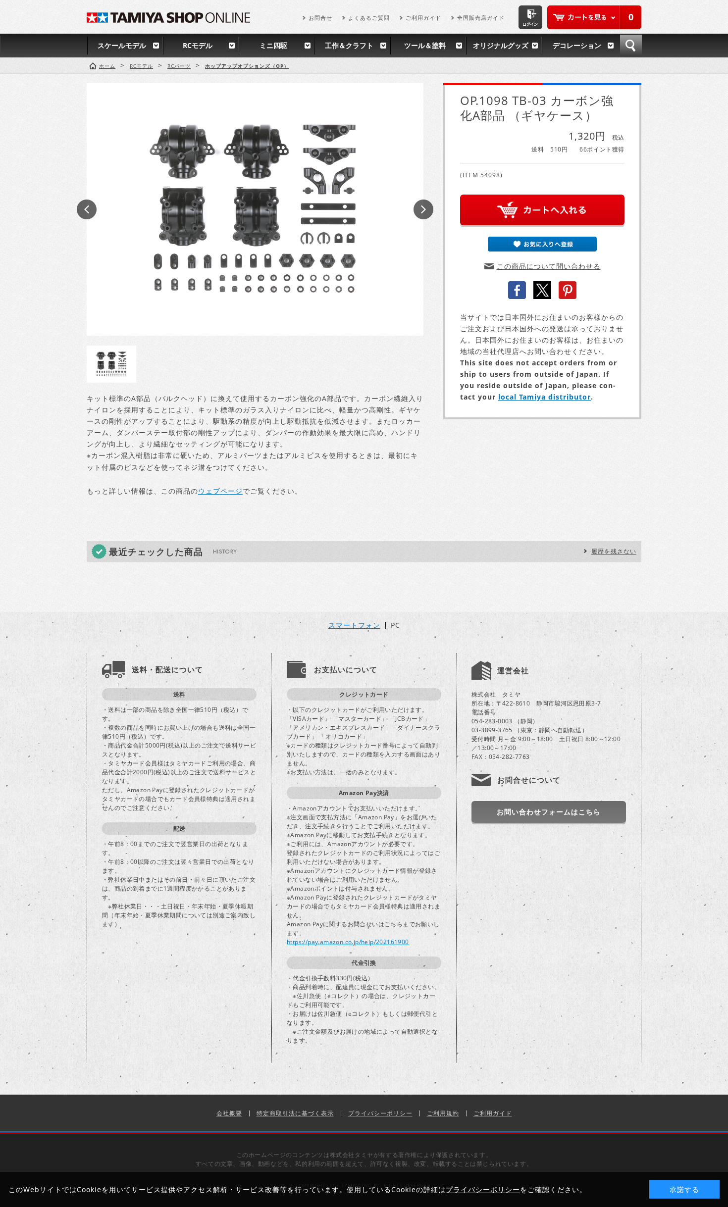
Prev (87, 209)
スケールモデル (122, 45)
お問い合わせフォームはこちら (549, 811)
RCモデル (197, 45)
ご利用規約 (443, 1113)
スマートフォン (354, 625)
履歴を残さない (613, 551)
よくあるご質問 (369, 17)
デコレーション (577, 45)
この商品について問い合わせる (549, 266)
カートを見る (594, 17)
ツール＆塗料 (425, 45)
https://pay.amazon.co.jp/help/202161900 (348, 942)
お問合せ (320, 17)
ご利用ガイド (423, 17)
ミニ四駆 (273, 45)
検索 (631, 45)
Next (423, 209)
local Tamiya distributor (544, 397)
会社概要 (229, 1113)
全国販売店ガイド (481, 17)
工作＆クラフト (349, 45)
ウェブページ (220, 491)
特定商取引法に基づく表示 (295, 1113)
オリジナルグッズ (500, 45)
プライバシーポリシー (380, 1113)
